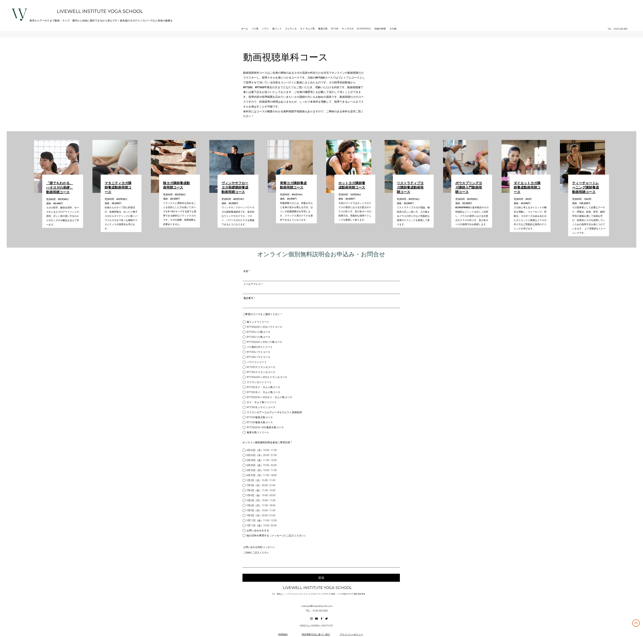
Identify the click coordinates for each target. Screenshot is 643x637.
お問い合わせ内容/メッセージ (259, 547)
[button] (255, 28)
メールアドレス (252, 284)
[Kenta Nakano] (311, 618)
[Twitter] (326, 618)
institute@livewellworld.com (317, 606)
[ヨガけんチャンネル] (316, 618)
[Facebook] (321, 618)
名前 (245, 271)
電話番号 (248, 298)
